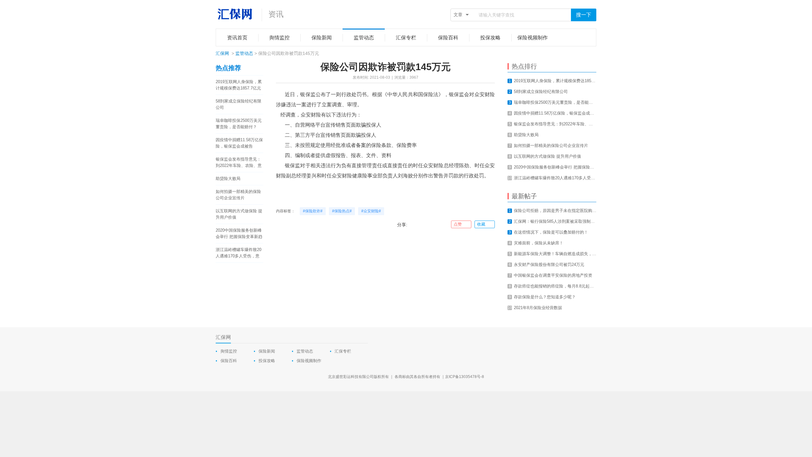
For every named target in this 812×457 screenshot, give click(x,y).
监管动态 (244, 53)
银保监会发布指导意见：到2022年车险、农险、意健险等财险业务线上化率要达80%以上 (239, 163)
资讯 (276, 14)
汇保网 (222, 53)
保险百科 (228, 360)
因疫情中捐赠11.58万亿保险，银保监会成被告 (239, 143)
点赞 (458, 224)
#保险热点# (342, 211)
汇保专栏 (343, 351)
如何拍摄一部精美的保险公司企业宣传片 (238, 194)
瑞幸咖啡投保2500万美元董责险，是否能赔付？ (239, 123)
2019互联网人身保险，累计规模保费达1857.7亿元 (239, 84)
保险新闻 (267, 351)
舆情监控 (228, 351)
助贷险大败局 (228, 178)
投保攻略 (267, 360)
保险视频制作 (309, 360)
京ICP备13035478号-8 (464, 376)
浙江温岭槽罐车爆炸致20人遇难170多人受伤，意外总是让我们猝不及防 (238, 253)
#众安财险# (371, 211)
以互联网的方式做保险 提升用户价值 (239, 214)
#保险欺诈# (313, 211)
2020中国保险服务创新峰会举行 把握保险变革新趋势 (239, 234)
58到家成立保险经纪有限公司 (238, 104)
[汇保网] (235, 14)
